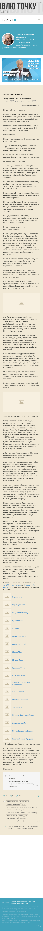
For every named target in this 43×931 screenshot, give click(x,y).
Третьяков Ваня (18, 707)
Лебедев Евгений (19, 644)
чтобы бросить (31, 812)
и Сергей (15, 628)
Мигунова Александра (20, 613)
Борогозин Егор (18, 597)
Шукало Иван (17, 660)
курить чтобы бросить (13, 812)
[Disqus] (21, 866)
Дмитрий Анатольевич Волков (20, 903)
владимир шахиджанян (13, 804)
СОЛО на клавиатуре (12, 585)
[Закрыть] (40, 2)
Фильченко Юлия (18, 676)
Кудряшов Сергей (19, 668)
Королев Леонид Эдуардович (23, 739)
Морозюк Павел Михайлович (23, 715)
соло (26, 815)
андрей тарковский (12, 801)
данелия (34, 807)
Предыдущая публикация (15, 826)
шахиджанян (28, 821)
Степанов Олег (18, 691)
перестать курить (12, 815)
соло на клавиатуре (12, 818)
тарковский (23, 818)
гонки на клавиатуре (12, 807)
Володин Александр (20, 699)
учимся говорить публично (14, 821)
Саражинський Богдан (20, 723)
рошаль (21, 815)
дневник (9, 809)
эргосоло (36, 821)
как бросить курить (19, 809)
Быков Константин (19, 636)
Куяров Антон (17, 621)
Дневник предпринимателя (13, 94)
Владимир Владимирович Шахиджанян (23, 901)
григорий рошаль (25, 807)
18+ (41, 16)
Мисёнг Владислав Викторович (24, 731)
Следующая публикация (25, 828)
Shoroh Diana (17, 652)
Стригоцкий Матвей (19, 605)
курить (23, 812)
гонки (23, 804)
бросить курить (24, 801)
